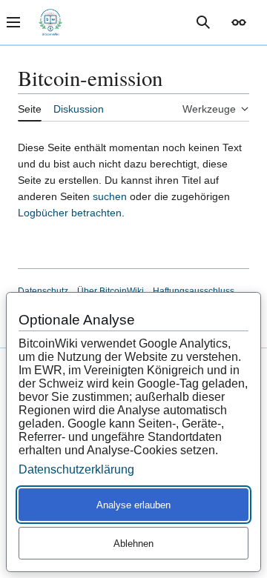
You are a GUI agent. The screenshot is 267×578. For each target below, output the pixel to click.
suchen (110, 196)
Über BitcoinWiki (110, 291)
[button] (239, 22)
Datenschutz (43, 291)
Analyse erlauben (133, 505)
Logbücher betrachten (70, 213)
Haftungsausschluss (193, 291)
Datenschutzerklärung (76, 469)
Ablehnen (133, 543)
